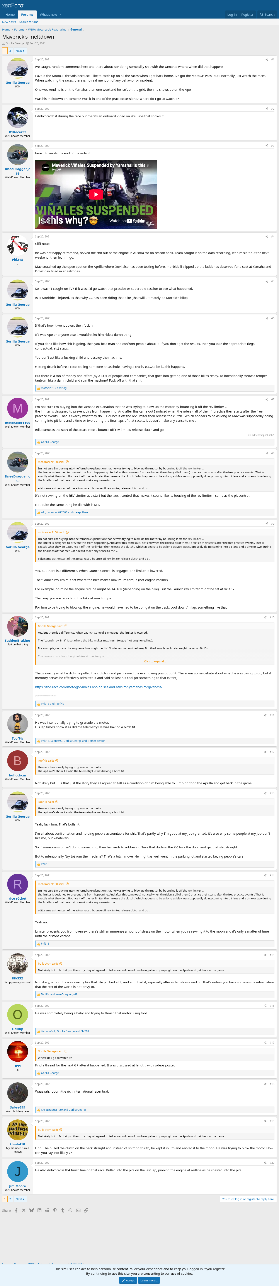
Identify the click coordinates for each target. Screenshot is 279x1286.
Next (19, 51)
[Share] (267, 59)
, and (64, 512)
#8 (272, 453)
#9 (272, 523)
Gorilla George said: (50, 626)
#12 (272, 752)
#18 (272, 1084)
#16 (272, 1006)
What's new (48, 14)
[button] (61, 14)
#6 (272, 318)
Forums (27, 14)
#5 (272, 281)
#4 (272, 236)
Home (10, 14)
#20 (272, 1163)
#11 (272, 715)
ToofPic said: (46, 760)
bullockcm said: (48, 963)
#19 (272, 1121)
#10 (272, 617)
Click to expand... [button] (155, 661)
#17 (272, 1042)
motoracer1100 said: (51, 462)
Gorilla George (15, 43)
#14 (272, 875)
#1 (272, 59)
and (53, 388)
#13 (272, 793)
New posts (9, 22)
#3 (272, 146)
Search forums (28, 22)
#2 (272, 109)
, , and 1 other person (73, 741)
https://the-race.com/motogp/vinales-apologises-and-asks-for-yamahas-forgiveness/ (98, 687)
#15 (272, 955)
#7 (272, 399)
